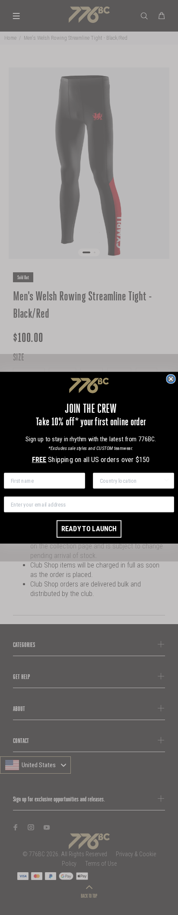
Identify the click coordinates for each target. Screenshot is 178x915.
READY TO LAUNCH (89, 528)
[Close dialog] (171, 379)
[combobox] (131, 480)
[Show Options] (166, 480)
